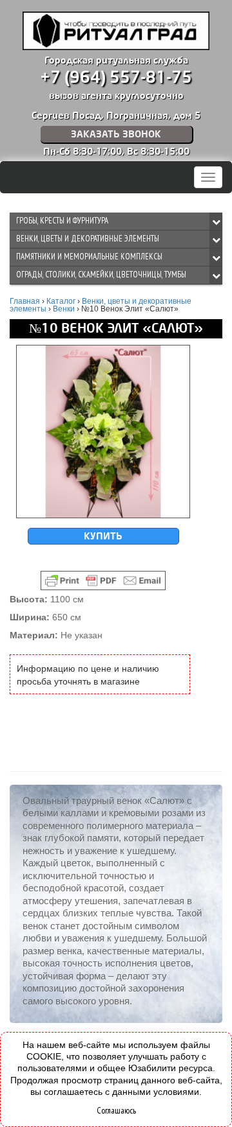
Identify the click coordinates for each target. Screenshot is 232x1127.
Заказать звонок (116, 134)
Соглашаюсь (116, 1110)
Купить (103, 536)
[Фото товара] (103, 431)
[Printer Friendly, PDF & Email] (103, 580)
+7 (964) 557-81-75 (116, 77)
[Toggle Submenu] (215, 221)
